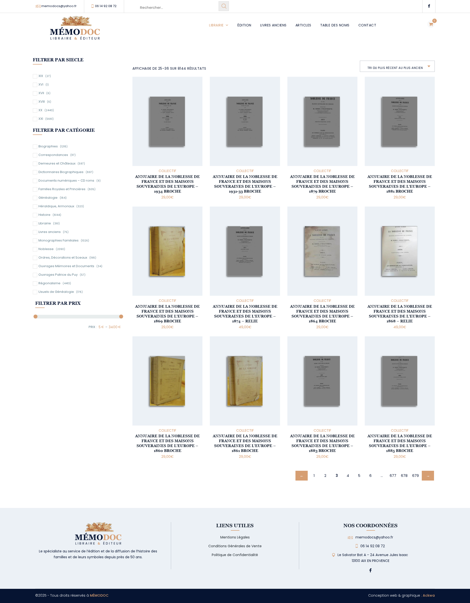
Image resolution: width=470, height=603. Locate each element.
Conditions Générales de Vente (235, 546)
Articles (303, 25)
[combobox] (397, 66)
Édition (244, 25)
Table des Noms (335, 25)
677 (393, 475)
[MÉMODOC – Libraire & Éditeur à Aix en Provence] (75, 31)
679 (415, 475)
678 (404, 475)
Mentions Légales (235, 537)
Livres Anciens (273, 25)
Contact (367, 25)
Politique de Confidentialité (235, 554)
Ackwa (429, 595)
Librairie (216, 25)
